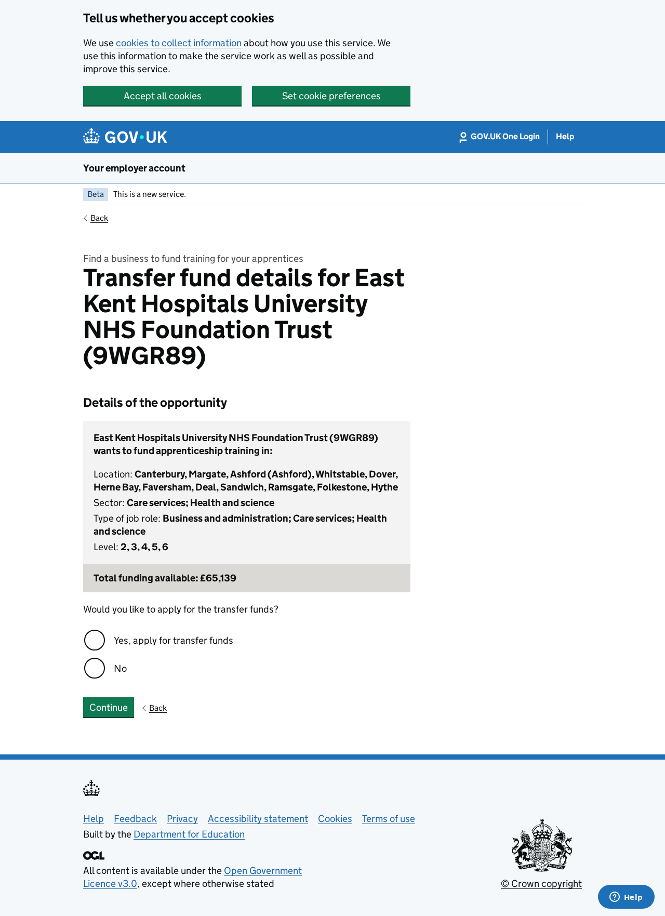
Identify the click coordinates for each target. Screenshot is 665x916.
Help (93, 819)
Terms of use (388, 819)
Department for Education (189, 834)
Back (99, 218)
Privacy (182, 819)
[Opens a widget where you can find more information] (626, 898)
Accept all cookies (163, 96)
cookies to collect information (179, 43)
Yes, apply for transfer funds (173, 640)
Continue (108, 707)
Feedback (135, 819)
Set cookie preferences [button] (331, 96)
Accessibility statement (258, 819)
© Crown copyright (541, 884)
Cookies (335, 819)
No (120, 668)
